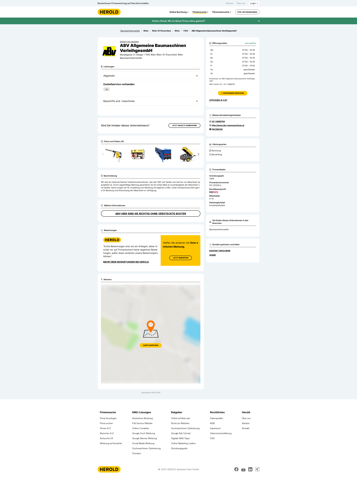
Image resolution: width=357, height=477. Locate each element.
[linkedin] (250, 469)
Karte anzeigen (150, 345)
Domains (136, 453)
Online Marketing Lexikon (183, 443)
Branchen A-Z (107, 433)
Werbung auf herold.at (111, 443)
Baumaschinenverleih (219, 229)
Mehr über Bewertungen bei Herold (126, 262)
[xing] (257, 469)
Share (212, 255)
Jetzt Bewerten (180, 258)
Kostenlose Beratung (142, 418)
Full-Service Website (142, 423)
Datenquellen (216, 418)
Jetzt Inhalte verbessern (184, 125)
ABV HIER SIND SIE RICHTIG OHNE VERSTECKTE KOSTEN (150, 213)
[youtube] (243, 469)
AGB (212, 423)
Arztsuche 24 (106, 438)
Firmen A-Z (105, 428)
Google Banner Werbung (144, 438)
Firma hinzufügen (108, 418)
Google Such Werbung (143, 433)
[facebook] (236, 469)
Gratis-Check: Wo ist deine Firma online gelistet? (178, 21)
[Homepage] (109, 12)
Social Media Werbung (143, 443)
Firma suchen (106, 423)
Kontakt (245, 428)
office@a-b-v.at (218, 100)
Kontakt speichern (219, 251)
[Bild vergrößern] (119, 149)
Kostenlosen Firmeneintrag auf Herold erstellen (123, 3)
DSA (212, 438)
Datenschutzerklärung (220, 433)
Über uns (241, 3)
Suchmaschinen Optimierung (146, 448)
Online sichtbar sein (180, 418)
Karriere (229, 3)
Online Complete (140, 428)
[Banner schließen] (258, 21)
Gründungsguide (179, 448)
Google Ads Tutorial (180, 433)
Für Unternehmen (247, 12)
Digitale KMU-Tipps (180, 438)
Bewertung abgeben (129, 42)
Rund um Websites (180, 423)
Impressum (215, 428)
